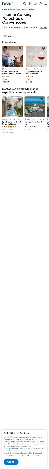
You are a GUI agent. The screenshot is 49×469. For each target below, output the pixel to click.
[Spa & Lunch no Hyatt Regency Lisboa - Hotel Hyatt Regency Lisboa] (12, 106)
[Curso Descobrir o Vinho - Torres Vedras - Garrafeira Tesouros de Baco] (12, 56)
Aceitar (11, 462)
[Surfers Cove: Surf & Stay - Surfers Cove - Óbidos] (34, 106)
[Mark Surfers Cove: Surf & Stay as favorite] (42, 99)
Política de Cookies (11, 448)
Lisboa (4, 9)
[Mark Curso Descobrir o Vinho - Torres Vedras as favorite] (20, 48)
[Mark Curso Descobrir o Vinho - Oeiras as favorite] (43, 48)
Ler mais (43, 27)
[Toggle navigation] (45, 4)
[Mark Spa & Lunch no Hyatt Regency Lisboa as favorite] (19, 99)
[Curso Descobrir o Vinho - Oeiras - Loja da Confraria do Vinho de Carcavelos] (36, 56)
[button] (23, 9)
